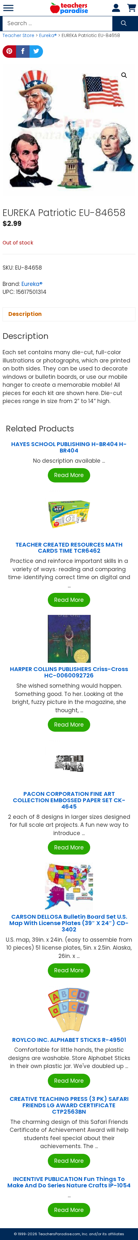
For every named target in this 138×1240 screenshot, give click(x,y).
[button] (124, 75)
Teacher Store (18, 35)
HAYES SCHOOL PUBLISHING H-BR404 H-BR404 (69, 447)
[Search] (123, 23)
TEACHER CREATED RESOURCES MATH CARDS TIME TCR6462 (69, 548)
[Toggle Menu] (8, 8)
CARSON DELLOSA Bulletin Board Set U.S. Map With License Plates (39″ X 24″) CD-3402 (69, 923)
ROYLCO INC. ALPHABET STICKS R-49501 (69, 1040)
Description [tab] (25, 314)
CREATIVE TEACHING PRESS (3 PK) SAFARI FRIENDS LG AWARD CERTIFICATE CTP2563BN (69, 1105)
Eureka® (48, 35)
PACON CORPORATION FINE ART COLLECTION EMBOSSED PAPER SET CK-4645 (69, 800)
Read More (69, 475)
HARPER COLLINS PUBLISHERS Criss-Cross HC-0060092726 (69, 672)
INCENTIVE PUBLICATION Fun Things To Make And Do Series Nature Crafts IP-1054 (69, 1182)
